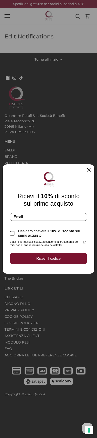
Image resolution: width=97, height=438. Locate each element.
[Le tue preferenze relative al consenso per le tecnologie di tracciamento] (89, 430)
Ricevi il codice (48, 258)
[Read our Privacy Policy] (84, 242)
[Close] (88, 169)
